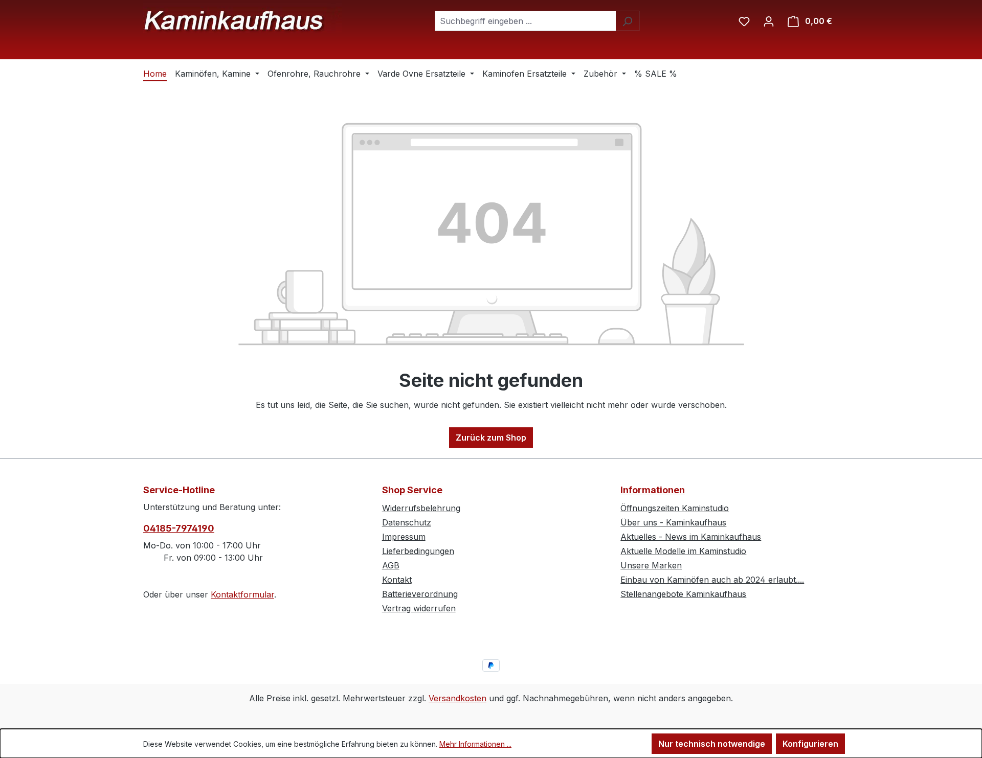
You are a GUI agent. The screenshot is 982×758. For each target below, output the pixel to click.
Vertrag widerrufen (419, 608)
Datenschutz (406, 522)
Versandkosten (457, 698)
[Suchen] (627, 21)
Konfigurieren (810, 744)
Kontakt (397, 580)
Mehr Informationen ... (475, 744)
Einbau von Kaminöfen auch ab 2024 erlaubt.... (712, 580)
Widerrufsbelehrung (421, 508)
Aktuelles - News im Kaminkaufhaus (690, 537)
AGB (390, 565)
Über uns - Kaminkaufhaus (673, 522)
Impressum (404, 537)
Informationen (652, 490)
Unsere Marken (651, 565)
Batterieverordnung (420, 594)
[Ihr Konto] (768, 21)
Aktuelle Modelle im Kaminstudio (683, 551)
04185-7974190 (178, 528)
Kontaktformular (242, 594)
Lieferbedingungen (418, 551)
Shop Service (412, 490)
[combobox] (525, 21)
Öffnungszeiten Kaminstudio (674, 508)
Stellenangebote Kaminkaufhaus (683, 594)
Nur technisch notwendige (711, 744)
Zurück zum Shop (491, 437)
